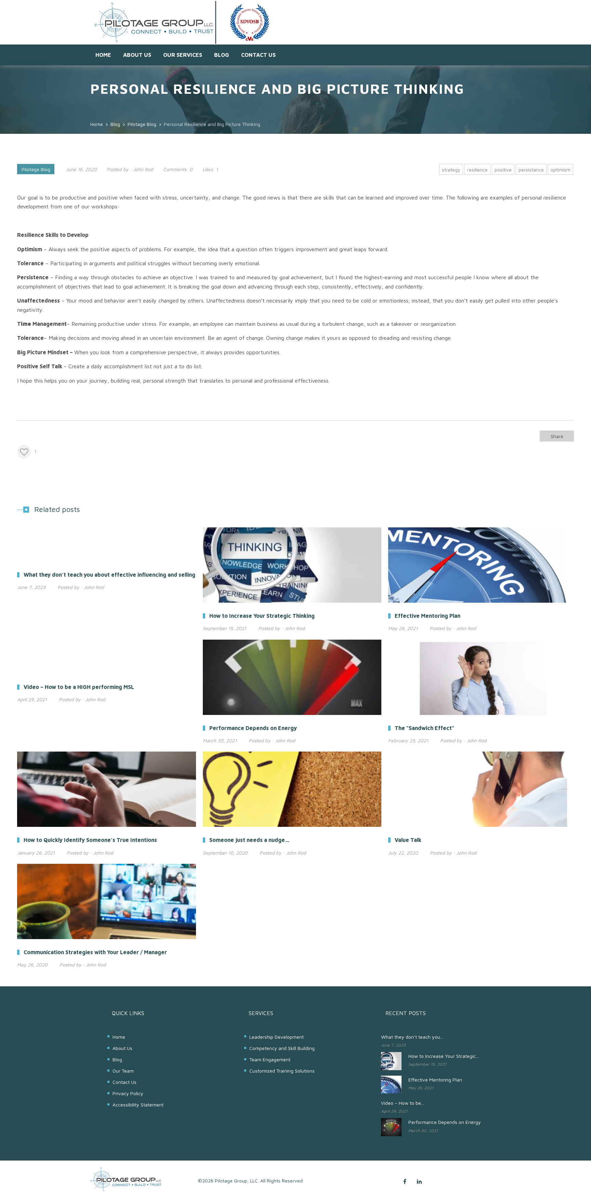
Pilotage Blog (36, 169)
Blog (221, 55)
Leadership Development (276, 1037)
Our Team (123, 1071)
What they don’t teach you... (412, 1037)
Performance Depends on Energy (444, 1122)
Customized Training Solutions (282, 1071)
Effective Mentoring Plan (435, 1080)
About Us (137, 55)
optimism (560, 169)
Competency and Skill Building (282, 1048)
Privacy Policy (128, 1093)
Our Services (182, 55)
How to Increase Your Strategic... (443, 1056)
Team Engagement (269, 1059)
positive (503, 169)
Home (103, 55)
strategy (451, 169)
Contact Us (258, 55)
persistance (531, 169)
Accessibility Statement (138, 1104)
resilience (477, 169)
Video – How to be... (402, 1103)
